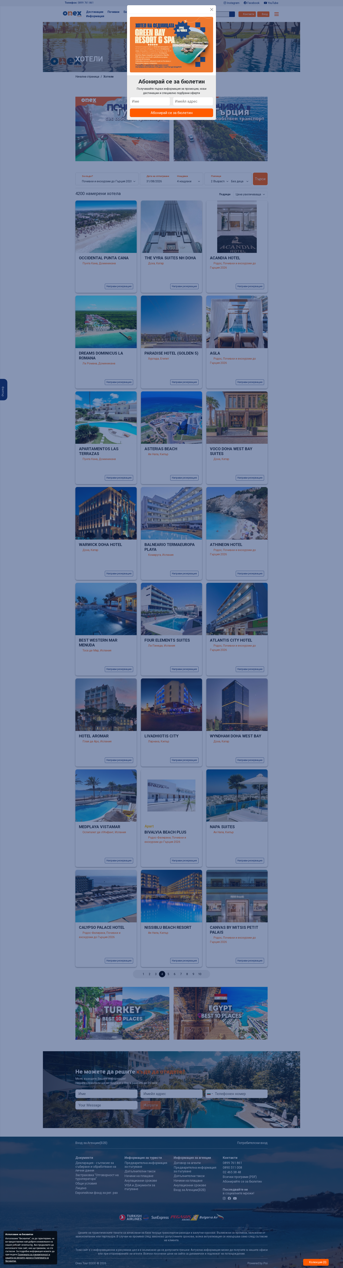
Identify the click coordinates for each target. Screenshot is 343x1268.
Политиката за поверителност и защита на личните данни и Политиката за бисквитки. (27, 1257)
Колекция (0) (317, 1262)
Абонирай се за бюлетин (172, 113)
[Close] (212, 9)
